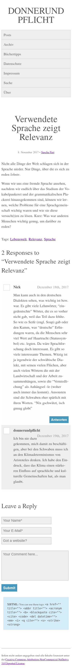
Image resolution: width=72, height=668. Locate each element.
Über (7, 92)
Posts (7, 34)
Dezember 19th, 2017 (53, 435)
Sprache (50, 239)
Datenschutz (12, 63)
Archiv (9, 44)
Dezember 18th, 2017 (53, 286)
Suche (8, 82)
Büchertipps (12, 54)
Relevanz (35, 239)
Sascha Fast (47, 152)
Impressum (12, 73)
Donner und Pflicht (36, 14)
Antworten (59, 419)
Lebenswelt (18, 239)
